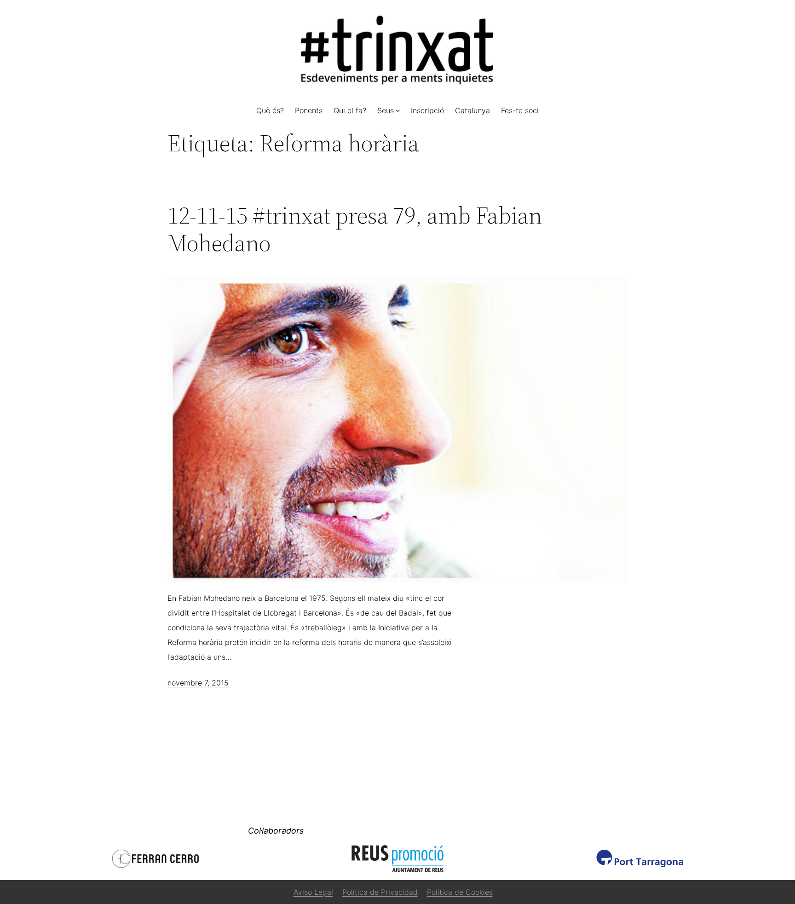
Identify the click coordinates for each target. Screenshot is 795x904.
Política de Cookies (460, 892)
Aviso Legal (313, 892)
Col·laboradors (276, 830)
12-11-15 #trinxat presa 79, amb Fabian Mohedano (354, 229)
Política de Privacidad (380, 892)
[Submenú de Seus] (398, 110)
